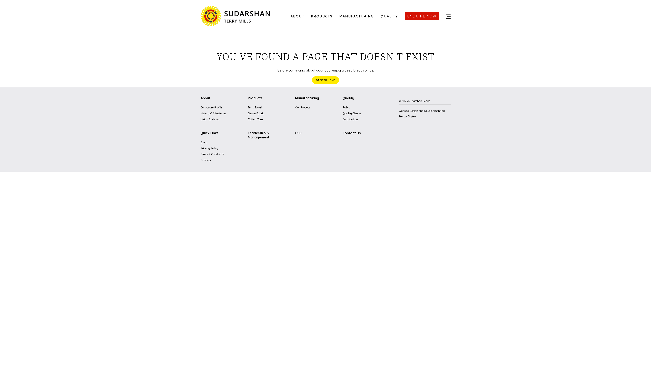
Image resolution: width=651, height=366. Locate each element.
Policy (346, 107)
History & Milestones (213, 113)
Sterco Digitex (407, 116)
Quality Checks (352, 113)
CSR (298, 133)
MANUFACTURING (356, 16)
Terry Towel (255, 107)
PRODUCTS (321, 16)
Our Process (302, 107)
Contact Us (352, 133)
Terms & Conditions (212, 154)
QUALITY (389, 16)
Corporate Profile (211, 107)
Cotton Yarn (255, 119)
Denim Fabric (256, 113)
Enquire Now (421, 16)
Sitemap (206, 160)
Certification (350, 119)
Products (255, 98)
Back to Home (325, 80)
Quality (348, 98)
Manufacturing (307, 98)
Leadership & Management (258, 135)
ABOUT (297, 16)
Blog (203, 142)
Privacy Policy (209, 148)
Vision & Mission (211, 119)
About (205, 98)
